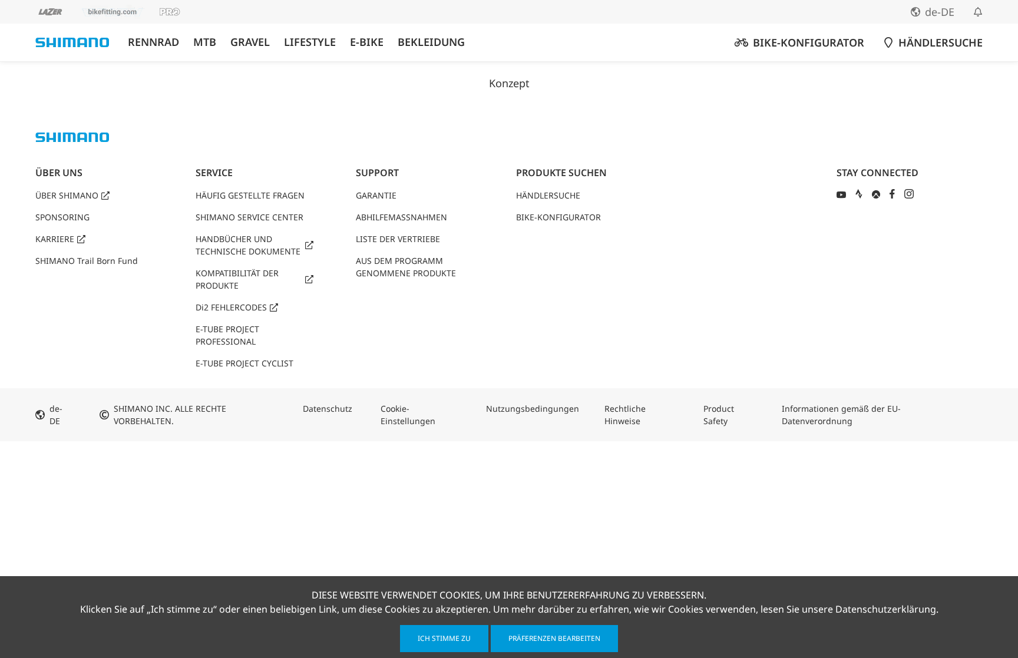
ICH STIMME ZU (444, 638)
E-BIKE (367, 42)
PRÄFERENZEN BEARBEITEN (554, 638)
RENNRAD (153, 42)
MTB (204, 42)
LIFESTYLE (310, 42)
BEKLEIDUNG (431, 42)
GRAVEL (250, 42)
